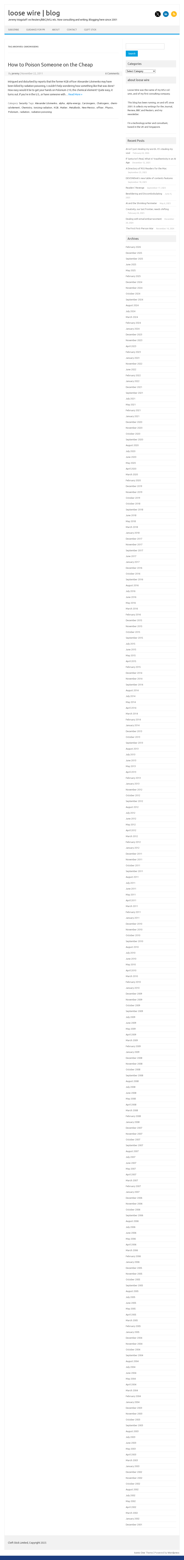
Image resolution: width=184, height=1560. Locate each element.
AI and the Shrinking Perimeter (141, 203)
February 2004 (133, 1396)
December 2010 (134, 923)
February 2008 (133, 1116)
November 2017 (134, 544)
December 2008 (134, 1058)
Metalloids (74, 107)
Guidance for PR (35, 29)
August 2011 (132, 877)
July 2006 (130, 1227)
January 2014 (132, 725)
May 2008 (131, 1098)
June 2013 (131, 760)
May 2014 (131, 702)
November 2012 (134, 789)
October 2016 (133, 573)
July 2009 (130, 1017)
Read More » (75, 94)
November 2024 (134, 288)
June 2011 (131, 888)
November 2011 (134, 859)
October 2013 (133, 737)
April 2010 (131, 970)
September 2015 (134, 637)
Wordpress (173, 1552)
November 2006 (134, 1203)
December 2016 (134, 568)
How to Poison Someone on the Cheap (50, 64)
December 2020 (134, 422)
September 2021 (134, 393)
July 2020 (130, 451)
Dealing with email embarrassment (144, 219)
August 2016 (132, 585)
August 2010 (132, 947)
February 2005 (133, 1326)
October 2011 (133, 865)
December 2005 (134, 1268)
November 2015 (134, 626)
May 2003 (131, 1448)
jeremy (15, 73)
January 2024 (132, 328)
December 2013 (134, 731)
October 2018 (133, 503)
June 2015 (131, 649)
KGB (56, 107)
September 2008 (134, 1075)
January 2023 (132, 358)
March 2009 (132, 1040)
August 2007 (132, 1151)
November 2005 (134, 1273)
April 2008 (131, 1104)
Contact (72, 29)
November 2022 (134, 363)
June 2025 (131, 264)
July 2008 (130, 1087)
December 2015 (134, 620)
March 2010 (132, 976)
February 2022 (133, 375)
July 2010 (130, 952)
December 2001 (134, 1524)
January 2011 (132, 918)
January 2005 (132, 1332)
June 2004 (131, 1373)
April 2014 (131, 708)
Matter (63, 107)
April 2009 (131, 1034)
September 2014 (134, 684)
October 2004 (133, 1349)
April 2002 (131, 1507)
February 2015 (133, 667)
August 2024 (132, 305)
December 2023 (134, 334)
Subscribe (13, 29)
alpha (62, 103)
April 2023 (131, 346)
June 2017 (131, 556)
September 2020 (134, 439)
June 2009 (131, 1023)
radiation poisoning (41, 112)
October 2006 (133, 1209)
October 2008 (133, 1069)
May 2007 (131, 1168)
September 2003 (134, 1425)
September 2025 (134, 258)
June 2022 (131, 369)
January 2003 (132, 1466)
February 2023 (133, 352)
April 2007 (131, 1174)
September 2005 (134, 1285)
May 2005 (131, 1308)
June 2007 (131, 1163)
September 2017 (134, 550)
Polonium (13, 112)
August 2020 (132, 445)
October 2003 (133, 1419)
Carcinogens (88, 103)
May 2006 (131, 1238)
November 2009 (134, 999)
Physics (109, 107)
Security (23, 103)
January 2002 (132, 1518)
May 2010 (131, 964)
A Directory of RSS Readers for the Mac (146, 168)
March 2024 (132, 317)
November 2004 (134, 1343)
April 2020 (131, 468)
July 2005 (130, 1297)
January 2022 (132, 381)
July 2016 (130, 591)
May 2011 (131, 894)
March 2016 (132, 608)
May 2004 (131, 1378)
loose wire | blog (34, 13)
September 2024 (134, 299)
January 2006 (132, 1262)
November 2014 (134, 678)
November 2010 (134, 929)
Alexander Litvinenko (46, 103)
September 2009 (134, 1011)
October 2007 (133, 1139)
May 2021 (131, 404)
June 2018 (131, 515)
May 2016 (131, 603)
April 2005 (131, 1314)
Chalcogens (103, 103)
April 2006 (131, 1244)
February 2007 (133, 1186)
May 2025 (131, 270)
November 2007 (134, 1133)
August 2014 (132, 690)
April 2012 (131, 830)
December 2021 (134, 387)
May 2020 (131, 463)
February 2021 (133, 410)
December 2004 (134, 1337)
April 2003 (131, 1454)
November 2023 (134, 340)
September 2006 (134, 1215)
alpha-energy (73, 103)
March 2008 (132, 1110)
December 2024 (134, 282)
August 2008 (132, 1081)
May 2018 (131, 521)
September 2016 (134, 579)
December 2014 (134, 673)
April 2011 (131, 900)
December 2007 (134, 1128)
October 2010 (133, 935)
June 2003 (131, 1442)
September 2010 (134, 941)
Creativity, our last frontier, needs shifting (147, 209)
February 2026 (133, 247)
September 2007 (134, 1145)
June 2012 (131, 818)
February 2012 (133, 842)
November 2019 (134, 492)
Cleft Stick (90, 29)
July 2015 (130, 643)
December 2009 (134, 993)
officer (100, 107)
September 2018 (134, 509)
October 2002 (133, 1483)
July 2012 (130, 813)
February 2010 (133, 982)
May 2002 (131, 1501)
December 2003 (134, 1408)
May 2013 (131, 766)
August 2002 (132, 1489)
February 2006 (133, 1256)
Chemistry (27, 107)
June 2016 (131, 597)
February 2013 (133, 778)
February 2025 (133, 276)
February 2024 (133, 322)
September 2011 (134, 871)
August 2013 (132, 748)
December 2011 (134, 853)
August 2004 (132, 1361)
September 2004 (134, 1355)
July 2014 (130, 696)
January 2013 (132, 783)
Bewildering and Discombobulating (144, 193)
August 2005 (132, 1291)
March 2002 (132, 1513)
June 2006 (131, 1233)
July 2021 (130, 398)
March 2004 (132, 1390)
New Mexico (88, 107)
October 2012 (133, 795)
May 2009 (131, 1028)
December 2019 (134, 486)
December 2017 (134, 538)
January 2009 (132, 1052)
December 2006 (134, 1198)
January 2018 (132, 532)
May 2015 (131, 655)
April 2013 (131, 772)
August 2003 (132, 1431)
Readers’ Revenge (135, 187)
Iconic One (139, 1552)
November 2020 (134, 427)
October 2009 (133, 1005)
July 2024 (130, 311)
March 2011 (132, 906)
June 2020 (131, 457)
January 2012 (132, 847)
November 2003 (134, 1413)
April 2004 (131, 1384)
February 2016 (133, 614)
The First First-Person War (139, 228)
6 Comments (112, 73)
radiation (24, 112)
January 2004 (132, 1402)
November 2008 (134, 1063)
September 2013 (134, 742)
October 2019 (133, 498)
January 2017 (132, 562)
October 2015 (133, 632)
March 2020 (132, 474)
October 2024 (133, 293)
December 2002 (134, 1472)
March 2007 (132, 1180)
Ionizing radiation (43, 107)
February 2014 (133, 719)
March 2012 (132, 836)
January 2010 (132, 988)
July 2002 (130, 1495)
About (56, 29)
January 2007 (132, 1192)
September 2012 (134, 801)
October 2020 (133, 433)
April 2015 (131, 661)
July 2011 (130, 883)
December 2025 (134, 253)
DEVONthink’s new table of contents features (149, 178)
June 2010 (131, 958)
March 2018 (132, 527)
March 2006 (132, 1250)
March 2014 (132, 713)
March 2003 (132, 1460)
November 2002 (134, 1478)
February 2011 (133, 912)
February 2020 (133, 480)
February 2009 (133, 1046)
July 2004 (130, 1367)
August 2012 (132, 807)
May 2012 (131, 824)
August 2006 (132, 1221)
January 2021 (132, 416)
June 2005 (131, 1303)
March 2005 (132, 1320)
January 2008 (132, 1122)
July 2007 (130, 1157)
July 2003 (130, 1437)
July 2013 (130, 754)
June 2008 (131, 1093)
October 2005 (133, 1279)
